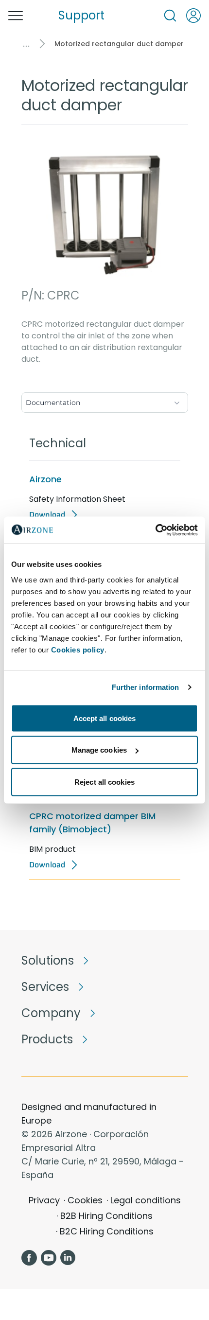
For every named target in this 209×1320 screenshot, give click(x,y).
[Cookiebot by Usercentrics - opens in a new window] (155, 530)
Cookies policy (77, 649)
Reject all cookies (104, 781)
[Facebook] (29, 1258)
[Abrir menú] (15, 15)
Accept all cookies (104, 718)
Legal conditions (145, 1200)
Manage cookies (99, 750)
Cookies (85, 1200)
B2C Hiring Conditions (107, 1231)
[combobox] (104, 400)
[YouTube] (48, 1258)
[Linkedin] (68, 1258)
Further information (145, 687)
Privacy (44, 1200)
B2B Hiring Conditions (106, 1216)
